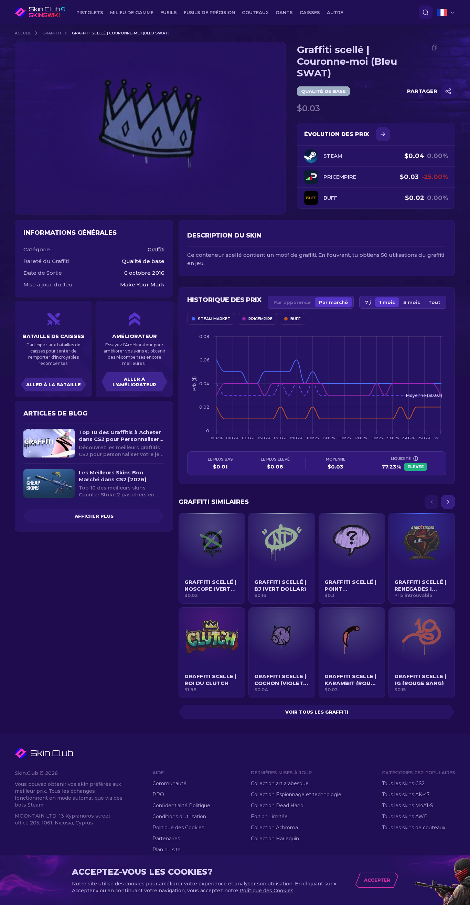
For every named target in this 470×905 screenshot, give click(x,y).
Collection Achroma (274, 827)
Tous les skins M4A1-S (407, 805)
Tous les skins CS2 (403, 783)
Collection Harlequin (275, 838)
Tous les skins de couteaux (413, 827)
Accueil (23, 33)
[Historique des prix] (383, 134)
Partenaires (166, 838)
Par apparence (292, 302)
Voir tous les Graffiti (316, 712)
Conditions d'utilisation (179, 816)
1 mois (387, 302)
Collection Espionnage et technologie (296, 794)
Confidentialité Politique (181, 805)
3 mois (411, 302)
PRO (158, 794)
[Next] (448, 502)
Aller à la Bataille (53, 384)
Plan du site (166, 849)
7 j (368, 302)
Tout (434, 302)
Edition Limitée (269, 816)
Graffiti (51, 33)
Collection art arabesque (280, 783)
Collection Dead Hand (277, 805)
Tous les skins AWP (405, 816)
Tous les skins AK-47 (406, 794)
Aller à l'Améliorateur (134, 381)
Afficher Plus (94, 516)
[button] (212, 558)
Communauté (169, 783)
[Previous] (431, 502)
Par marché (333, 302)
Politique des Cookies (178, 827)
